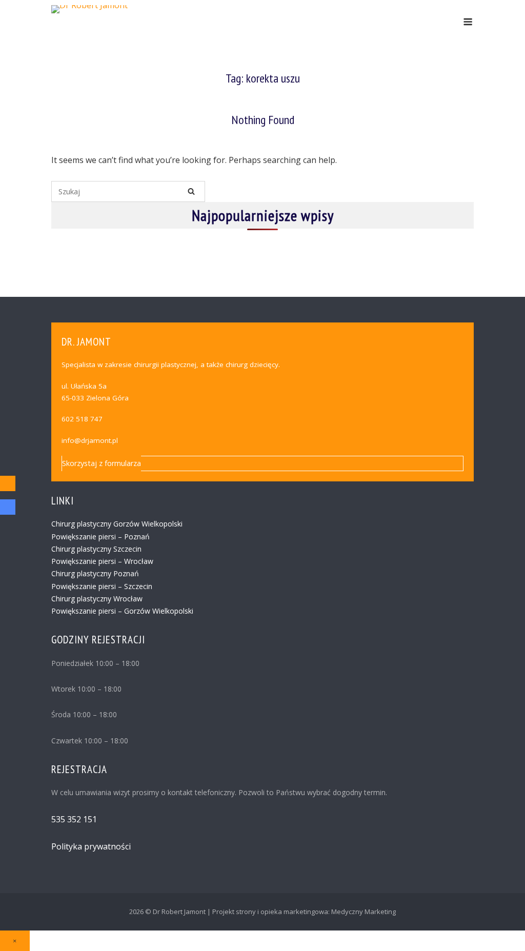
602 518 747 (82, 418)
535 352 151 (74, 819)
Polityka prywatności (91, 846)
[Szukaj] (191, 191)
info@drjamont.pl (90, 440)
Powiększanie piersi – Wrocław (102, 561)
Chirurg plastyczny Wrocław (97, 598)
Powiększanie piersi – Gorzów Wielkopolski (122, 611)
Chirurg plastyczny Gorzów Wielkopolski (117, 524)
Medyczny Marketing (363, 911)
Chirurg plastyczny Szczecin (96, 549)
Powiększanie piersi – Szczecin (101, 586)
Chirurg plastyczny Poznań (95, 573)
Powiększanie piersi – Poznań (100, 536)
